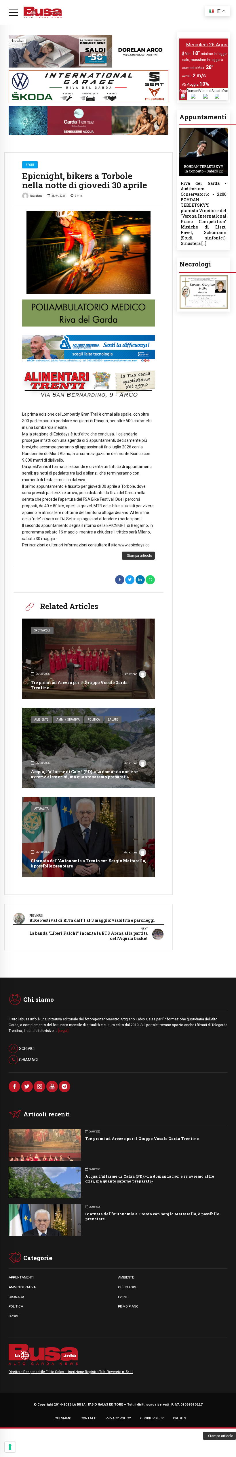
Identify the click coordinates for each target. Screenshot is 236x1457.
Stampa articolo (139, 556)
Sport (30, 165)
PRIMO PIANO (128, 1306)
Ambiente (41, 719)
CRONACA (16, 1297)
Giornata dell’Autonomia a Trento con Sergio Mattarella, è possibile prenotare (88, 863)
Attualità (41, 809)
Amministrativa (68, 719)
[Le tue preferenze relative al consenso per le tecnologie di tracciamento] (10, 1446)
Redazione (36, 195)
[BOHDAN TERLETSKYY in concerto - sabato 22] (203, 129)
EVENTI (123, 1297)
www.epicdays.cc (133, 545)
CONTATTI (88, 1418)
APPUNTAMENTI (21, 1277)
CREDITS (179, 1418)
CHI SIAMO (63, 1418)
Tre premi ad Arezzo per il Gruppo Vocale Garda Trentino (79, 685)
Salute (113, 719)
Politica (94, 719)
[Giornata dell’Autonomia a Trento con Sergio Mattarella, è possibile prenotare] (88, 837)
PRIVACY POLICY (118, 1418)
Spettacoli (42, 630)
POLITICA (16, 1306)
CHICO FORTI (128, 1287)
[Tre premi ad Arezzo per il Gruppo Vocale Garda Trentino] (88, 658)
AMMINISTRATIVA (22, 1287)
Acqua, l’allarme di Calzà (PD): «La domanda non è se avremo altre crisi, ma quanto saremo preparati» (84, 774)
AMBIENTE (126, 1277)
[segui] (63, 1031)
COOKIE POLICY (152, 1418)
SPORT (14, 1316)
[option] (88, 252)
